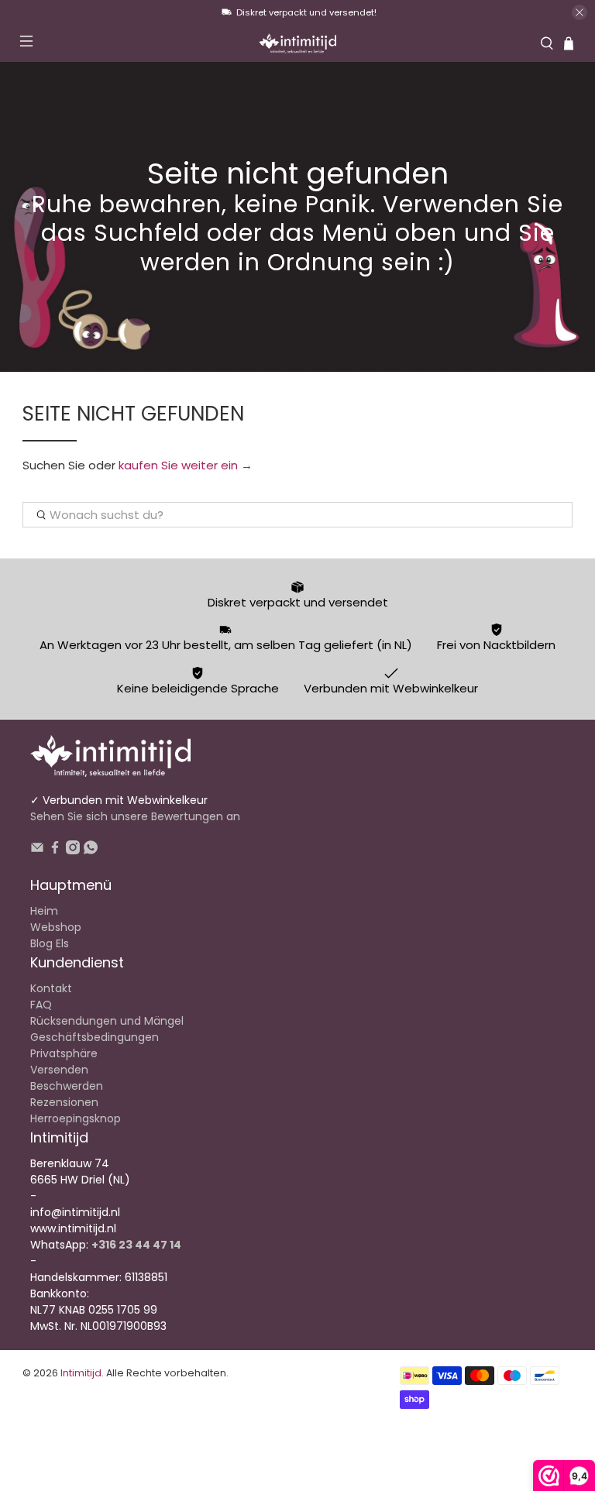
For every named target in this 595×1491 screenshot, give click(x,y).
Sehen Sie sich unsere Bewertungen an (135, 816)
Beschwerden (66, 1086)
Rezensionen (64, 1102)
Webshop (55, 927)
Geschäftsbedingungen (94, 1037)
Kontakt (51, 988)
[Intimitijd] (297, 43)
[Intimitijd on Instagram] (73, 850)
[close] (579, 12)
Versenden (59, 1069)
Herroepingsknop (75, 1118)
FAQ (41, 1004)
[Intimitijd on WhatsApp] (91, 850)
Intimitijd (80, 1372)
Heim (44, 911)
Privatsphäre (64, 1053)
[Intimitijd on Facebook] (55, 850)
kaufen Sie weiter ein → (186, 465)
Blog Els (49, 943)
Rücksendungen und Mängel (107, 1021)
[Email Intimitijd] (37, 850)
